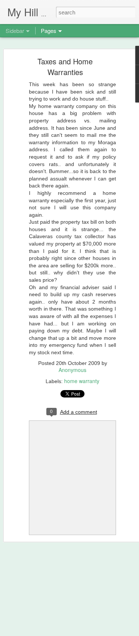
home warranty (81, 381)
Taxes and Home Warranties (65, 66)
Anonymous (72, 369)
